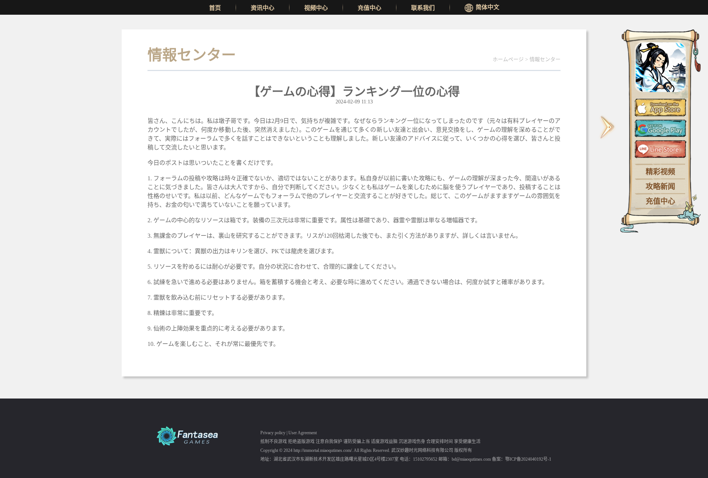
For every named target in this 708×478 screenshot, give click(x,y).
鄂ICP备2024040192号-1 (528, 459)
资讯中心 (262, 8)
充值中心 (369, 8)
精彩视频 (660, 172)
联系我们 (423, 8)
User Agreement (302, 432)
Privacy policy (272, 432)
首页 (215, 8)
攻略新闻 (660, 186)
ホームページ (508, 59)
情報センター (545, 59)
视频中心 (316, 8)
